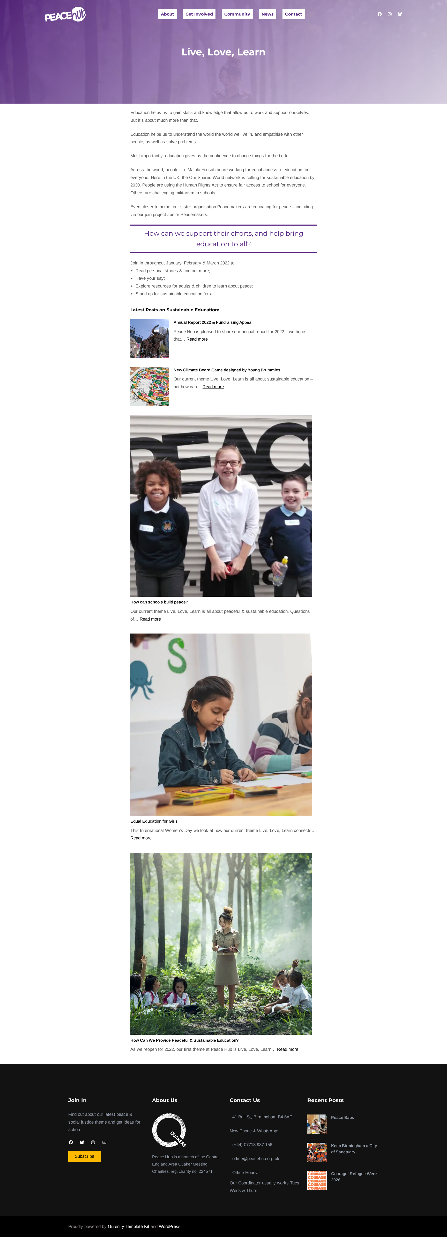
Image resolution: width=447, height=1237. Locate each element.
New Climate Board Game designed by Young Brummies (227, 370)
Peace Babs (342, 1117)
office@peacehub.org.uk (255, 1158)
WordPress (170, 1226)
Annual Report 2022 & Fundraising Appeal (213, 322)
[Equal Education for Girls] (221, 726)
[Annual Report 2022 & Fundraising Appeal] (149, 340)
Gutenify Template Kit (128, 1226)
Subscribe (84, 1156)
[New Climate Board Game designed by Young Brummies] (149, 387)
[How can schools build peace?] (221, 507)
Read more (197, 339)
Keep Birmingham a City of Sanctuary (354, 1148)
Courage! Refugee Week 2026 (354, 1176)
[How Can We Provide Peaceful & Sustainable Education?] (221, 945)
